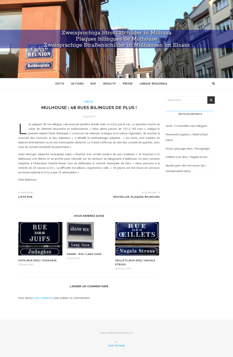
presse (89, 101)
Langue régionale (153, 83)
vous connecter (43, 298)
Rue (93, 83)
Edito (60, 83)
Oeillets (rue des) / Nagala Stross (187, 157)
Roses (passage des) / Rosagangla (188, 148)
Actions (77, 83)
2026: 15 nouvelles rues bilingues (186, 126)
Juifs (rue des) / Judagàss (37, 260)
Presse (128, 83)
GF (131, 332)
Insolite (109, 83)
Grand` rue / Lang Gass (84, 254)
